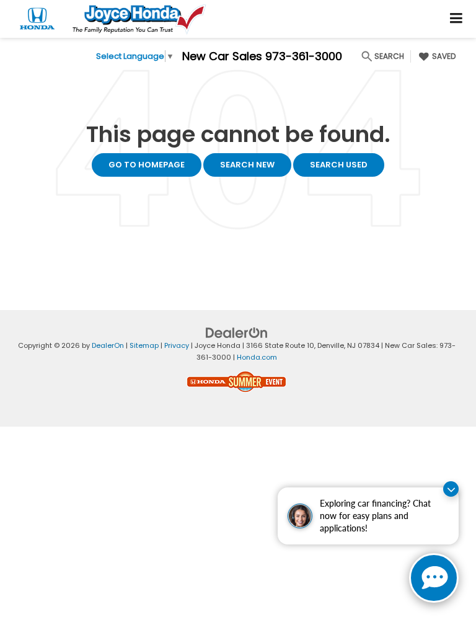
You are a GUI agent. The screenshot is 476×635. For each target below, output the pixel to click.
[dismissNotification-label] (451, 489)
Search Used (339, 165)
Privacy (176, 345)
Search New (247, 165)
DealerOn (108, 345)
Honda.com (257, 357)
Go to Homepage (146, 165)
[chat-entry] (434, 578)
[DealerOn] (236, 333)
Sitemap (144, 345)
